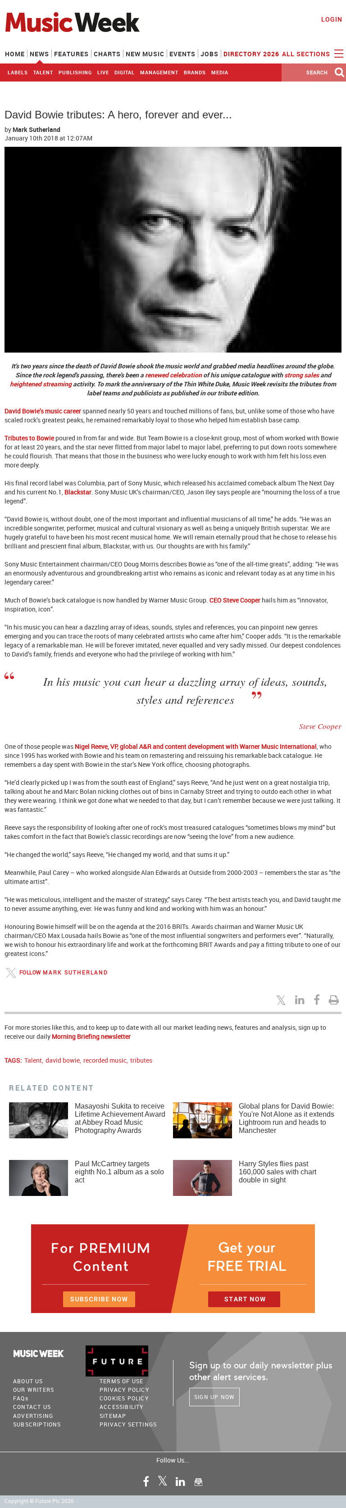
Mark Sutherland (75, 972)
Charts (107, 54)
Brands (195, 72)
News (39, 54)
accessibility (122, 1406)
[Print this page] (335, 999)
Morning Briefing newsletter (91, 1036)
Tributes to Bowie (29, 438)
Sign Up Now (214, 1396)
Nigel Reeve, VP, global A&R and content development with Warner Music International (196, 746)
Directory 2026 (251, 54)
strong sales (301, 375)
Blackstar (77, 492)
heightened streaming (41, 384)
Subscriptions (37, 1424)
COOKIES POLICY (124, 1398)
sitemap (113, 1415)
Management (159, 72)
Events (182, 54)
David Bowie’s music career (43, 411)
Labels (18, 72)
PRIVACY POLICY (124, 1389)
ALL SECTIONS (307, 54)
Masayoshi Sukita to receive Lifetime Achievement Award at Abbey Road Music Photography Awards (120, 1118)
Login (331, 19)
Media (219, 72)
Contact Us (32, 1406)
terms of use (121, 1381)
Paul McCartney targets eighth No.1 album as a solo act (119, 1172)
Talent (43, 72)
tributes (141, 1060)
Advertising (33, 1415)
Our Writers (33, 1389)
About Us (28, 1381)
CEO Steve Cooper (234, 600)
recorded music (105, 1060)
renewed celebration (173, 375)
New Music (145, 54)
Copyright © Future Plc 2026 (39, 1501)
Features (71, 54)
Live (103, 72)
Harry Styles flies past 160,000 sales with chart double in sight (277, 1172)
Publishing (75, 72)
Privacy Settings (128, 1424)
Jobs (209, 54)
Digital (124, 72)
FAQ (20, 1398)
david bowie (63, 1060)
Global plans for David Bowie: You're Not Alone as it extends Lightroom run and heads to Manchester (286, 1118)
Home (15, 54)
